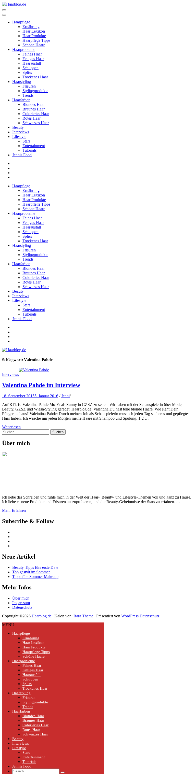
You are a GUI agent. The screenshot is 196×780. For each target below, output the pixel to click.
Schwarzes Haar (35, 123)
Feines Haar (32, 54)
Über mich (20, 598)
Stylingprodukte (35, 91)
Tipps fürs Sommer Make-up (35, 576)
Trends (27, 95)
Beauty (18, 127)
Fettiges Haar (33, 58)
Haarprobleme (23, 49)
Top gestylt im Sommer (31, 572)
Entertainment (33, 146)
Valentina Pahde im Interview (41, 385)
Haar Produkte (34, 36)
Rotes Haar (31, 118)
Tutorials (29, 150)
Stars (26, 141)
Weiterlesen (11, 427)
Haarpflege (21, 22)
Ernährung (31, 26)
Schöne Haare (33, 45)
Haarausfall (31, 63)
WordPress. (130, 616)
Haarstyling (21, 81)
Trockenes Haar (35, 77)
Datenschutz (22, 607)
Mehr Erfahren (14, 510)
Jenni (65, 396)
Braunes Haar (33, 109)
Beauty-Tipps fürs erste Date (35, 567)
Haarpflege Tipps (36, 40)
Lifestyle (19, 136)
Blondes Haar (33, 104)
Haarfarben (21, 100)
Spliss (27, 72)
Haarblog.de (42, 616)
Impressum (21, 603)
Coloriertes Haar (35, 113)
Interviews (20, 132)
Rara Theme (83, 616)
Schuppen (30, 68)
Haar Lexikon (33, 31)
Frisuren (29, 86)
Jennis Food (22, 155)
